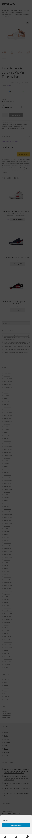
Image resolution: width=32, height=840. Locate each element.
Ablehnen (16, 830)
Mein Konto (5, 837)
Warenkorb (24, 835)
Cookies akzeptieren (16, 825)
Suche (16, 837)
